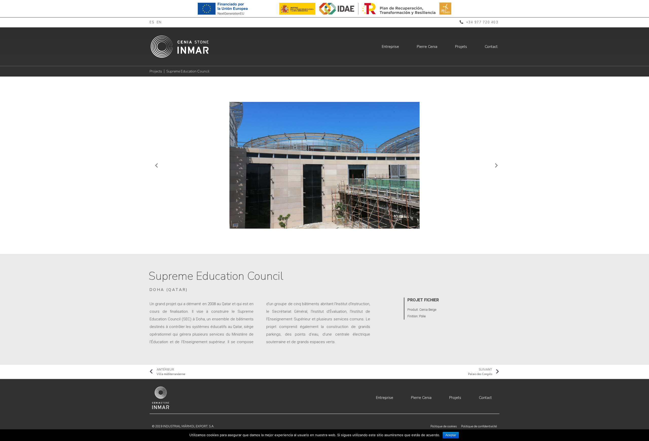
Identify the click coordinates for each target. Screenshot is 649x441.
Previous (154, 165)
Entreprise (390, 46)
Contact (491, 46)
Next (494, 165)
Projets (461, 46)
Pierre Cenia (427, 46)
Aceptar (450, 435)
